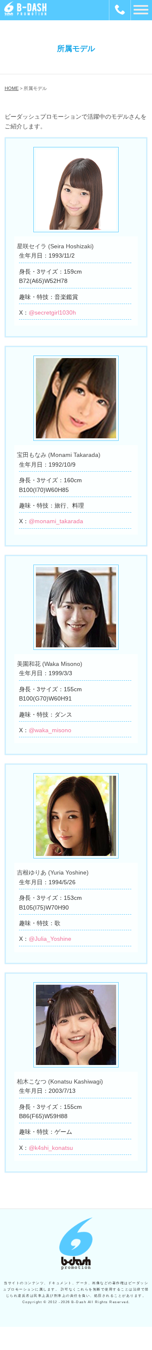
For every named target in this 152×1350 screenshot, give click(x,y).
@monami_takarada (56, 521)
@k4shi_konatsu (51, 1147)
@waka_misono (50, 730)
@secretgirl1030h (52, 312)
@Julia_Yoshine (50, 938)
